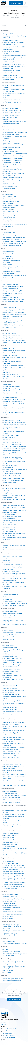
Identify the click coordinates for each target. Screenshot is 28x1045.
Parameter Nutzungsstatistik (11, 701)
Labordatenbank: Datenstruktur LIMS (14, 508)
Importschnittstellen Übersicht (12, 420)
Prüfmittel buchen (8, 916)
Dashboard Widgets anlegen (11, 70)
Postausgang (7, 209)
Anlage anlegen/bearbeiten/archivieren (14, 310)
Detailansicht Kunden (9, 196)
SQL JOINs (6, 562)
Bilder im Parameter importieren (12, 476)
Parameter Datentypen (10, 707)
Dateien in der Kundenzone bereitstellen (15, 624)
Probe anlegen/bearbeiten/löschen (13, 254)
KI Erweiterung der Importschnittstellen (14, 422)
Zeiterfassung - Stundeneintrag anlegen (15, 153)
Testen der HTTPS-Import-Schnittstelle (14, 446)
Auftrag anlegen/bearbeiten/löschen (14, 237)
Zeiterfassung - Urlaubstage (11, 162)
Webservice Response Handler (12, 800)
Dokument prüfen (8, 837)
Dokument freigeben (9, 840)
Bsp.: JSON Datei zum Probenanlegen (14, 785)
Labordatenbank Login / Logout (12, 169)
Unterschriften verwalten (10, 374)
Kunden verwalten (8, 194)
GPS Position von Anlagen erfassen (13, 325)
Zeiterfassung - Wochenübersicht (13, 158)
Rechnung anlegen (8, 645)
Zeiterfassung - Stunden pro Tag (13, 156)
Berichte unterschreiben (10, 355)
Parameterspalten (8, 569)
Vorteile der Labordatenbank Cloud (13, 520)
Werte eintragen (8, 256)
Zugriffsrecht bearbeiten (10, 151)
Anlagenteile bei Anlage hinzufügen (13, 312)
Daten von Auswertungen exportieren (14, 573)
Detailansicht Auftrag (9, 235)
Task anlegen (7, 141)
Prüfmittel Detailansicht (10, 897)
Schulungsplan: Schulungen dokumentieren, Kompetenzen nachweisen (12, 926)
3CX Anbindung (8, 226)
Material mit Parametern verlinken (13, 113)
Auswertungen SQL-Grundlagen (12, 564)
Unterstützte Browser (9, 44)
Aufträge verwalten (9, 232)
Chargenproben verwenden (11, 123)
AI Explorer (6, 490)
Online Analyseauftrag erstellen (12, 613)
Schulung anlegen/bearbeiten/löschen (14, 931)
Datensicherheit (7, 1033)
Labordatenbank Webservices (12, 764)
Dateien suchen (7, 972)
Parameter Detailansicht (10, 688)
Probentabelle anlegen (10, 397)
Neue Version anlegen (9, 835)
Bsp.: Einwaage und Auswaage (12, 737)
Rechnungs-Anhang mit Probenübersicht (15, 876)
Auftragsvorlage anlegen (10, 594)
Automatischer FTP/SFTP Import (12, 442)
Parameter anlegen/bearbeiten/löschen (14, 690)
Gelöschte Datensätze (9, 73)
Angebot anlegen (8, 630)
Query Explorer (7, 493)
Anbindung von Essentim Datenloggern (14, 478)
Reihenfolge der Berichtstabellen (12, 401)
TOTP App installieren (9, 184)
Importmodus (7, 440)
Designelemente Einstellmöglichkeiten (14, 291)
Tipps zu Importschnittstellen (12, 473)
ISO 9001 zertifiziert (9, 1037)
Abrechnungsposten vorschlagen (13, 679)
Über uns (3, 1022)
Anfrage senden (17, 3)
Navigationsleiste (8, 34)
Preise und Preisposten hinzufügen (13, 632)
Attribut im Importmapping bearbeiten (14, 425)
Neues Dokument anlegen (11, 833)
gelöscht (5, 949)
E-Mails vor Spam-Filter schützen (13, 365)
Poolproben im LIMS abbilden (12, 271)
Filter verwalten (8, 264)
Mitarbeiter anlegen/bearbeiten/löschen (15, 132)
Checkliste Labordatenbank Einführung (14, 505)
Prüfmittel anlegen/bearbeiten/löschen (14, 899)
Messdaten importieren (10, 435)
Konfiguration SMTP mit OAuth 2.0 (13, 64)
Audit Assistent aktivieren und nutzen (14, 499)
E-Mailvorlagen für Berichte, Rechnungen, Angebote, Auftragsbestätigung (11, 215)
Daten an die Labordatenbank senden (14, 774)
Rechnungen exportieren (10, 656)
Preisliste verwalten (9, 654)
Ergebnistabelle (8, 258)
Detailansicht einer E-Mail (10, 211)
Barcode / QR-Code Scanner (11, 951)
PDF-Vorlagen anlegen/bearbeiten (13, 286)
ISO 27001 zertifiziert (9, 1035)
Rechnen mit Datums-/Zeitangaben (13, 730)
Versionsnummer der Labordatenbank (14, 42)
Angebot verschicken (9, 639)
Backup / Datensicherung (10, 40)
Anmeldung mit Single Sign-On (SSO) (14, 47)
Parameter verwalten (9, 686)
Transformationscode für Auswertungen (15, 795)
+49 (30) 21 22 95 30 (9, 1028)
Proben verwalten (8, 251)
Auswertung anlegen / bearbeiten (13, 567)
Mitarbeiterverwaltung (9, 130)
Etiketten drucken (8, 49)
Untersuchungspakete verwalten (12, 711)
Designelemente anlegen (10, 288)
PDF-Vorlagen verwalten (10, 284)
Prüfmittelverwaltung (9, 894)
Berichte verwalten (8, 348)
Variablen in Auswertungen (11, 571)
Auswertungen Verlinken (10, 576)
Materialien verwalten (9, 108)
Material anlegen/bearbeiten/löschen (14, 110)
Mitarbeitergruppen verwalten (12, 134)
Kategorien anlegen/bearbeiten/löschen (15, 55)
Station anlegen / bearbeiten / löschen (14, 275)
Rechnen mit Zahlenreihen (11, 724)
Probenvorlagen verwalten (11, 597)
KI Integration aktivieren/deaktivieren (14, 488)
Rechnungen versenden (10, 647)
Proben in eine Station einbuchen (13, 278)
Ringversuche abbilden (10, 709)
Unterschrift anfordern (10, 353)
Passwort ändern (8, 171)
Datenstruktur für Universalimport (13, 550)
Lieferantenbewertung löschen (12, 102)
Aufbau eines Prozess (9, 527)
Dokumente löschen (9, 851)
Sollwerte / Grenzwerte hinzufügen (13, 814)
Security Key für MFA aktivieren (12, 177)
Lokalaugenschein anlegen (11, 327)
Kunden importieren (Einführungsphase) (15, 224)
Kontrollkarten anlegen (10, 905)
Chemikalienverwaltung (10, 117)
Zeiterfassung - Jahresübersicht (12, 160)
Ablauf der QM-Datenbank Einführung (14, 510)
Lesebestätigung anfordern (11, 842)
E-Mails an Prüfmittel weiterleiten (13, 914)
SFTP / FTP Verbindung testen (12, 444)
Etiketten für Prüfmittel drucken (12, 912)
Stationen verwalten (9, 273)
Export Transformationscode (11, 797)
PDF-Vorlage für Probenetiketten (13, 301)
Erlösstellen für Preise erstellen (12, 662)
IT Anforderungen (8, 861)
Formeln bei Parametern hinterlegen (13, 722)
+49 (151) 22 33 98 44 (9, 1031)
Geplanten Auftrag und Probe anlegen (14, 314)
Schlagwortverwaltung (10, 75)
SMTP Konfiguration (9, 62)
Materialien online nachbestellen (12, 115)
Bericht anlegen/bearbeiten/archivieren (14, 350)
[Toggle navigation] (25, 3)
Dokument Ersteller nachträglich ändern (15, 848)
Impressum (4, 1024)
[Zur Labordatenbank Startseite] (3, 3)
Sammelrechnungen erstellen (11, 669)
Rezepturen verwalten (9, 333)
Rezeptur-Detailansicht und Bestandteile (15, 338)
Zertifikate (6, 372)
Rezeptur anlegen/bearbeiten (11, 336)
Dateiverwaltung (8, 970)
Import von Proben (9, 437)
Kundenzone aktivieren (10, 611)
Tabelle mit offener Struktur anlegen (14, 399)
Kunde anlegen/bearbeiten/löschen (13, 199)
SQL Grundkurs (7, 560)
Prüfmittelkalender (8, 918)
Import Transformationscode (11, 802)
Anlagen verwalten (9, 307)
